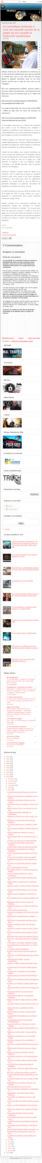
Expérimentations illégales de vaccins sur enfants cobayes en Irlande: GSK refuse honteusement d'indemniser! (20, 730)
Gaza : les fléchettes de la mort (17, 867)
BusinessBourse (12, 677)
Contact (7, 529)
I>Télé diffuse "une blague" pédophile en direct (22, 942)
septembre (11, 785)
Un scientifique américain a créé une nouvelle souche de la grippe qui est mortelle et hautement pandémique (21, 31)
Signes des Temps (13, 707)
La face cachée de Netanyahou (17, 910)
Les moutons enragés (14, 718)
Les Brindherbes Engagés (16, 743)
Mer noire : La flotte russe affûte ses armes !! (22, 1072)
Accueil (20, 338)
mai (9, 1142)
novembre (11, 781)
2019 (8, 765)
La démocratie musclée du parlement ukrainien (22, 847)
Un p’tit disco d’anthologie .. (16, 744)
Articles (10, 506)
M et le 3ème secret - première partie (24, 633)
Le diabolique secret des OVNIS (22, 581)
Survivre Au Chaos (13, 736)
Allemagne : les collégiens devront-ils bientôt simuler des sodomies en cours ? (25, 647)
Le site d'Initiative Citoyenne (16, 726)
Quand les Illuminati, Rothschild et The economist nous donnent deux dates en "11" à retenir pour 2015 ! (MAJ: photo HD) (25, 544)
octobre (10, 783)
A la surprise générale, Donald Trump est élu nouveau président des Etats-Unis (25, 594)
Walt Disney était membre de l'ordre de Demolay (22, 936)
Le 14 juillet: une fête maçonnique (18, 949)
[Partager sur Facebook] (10, 238)
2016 (8, 772)
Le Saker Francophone (14, 697)
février (10, 1148)
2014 (8, 776)
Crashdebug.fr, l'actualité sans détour (20, 687)
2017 (8, 770)
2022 (8, 759)
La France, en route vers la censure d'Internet (22, 840)
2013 (8, 1153)
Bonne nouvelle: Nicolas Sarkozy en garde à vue (23, 1129)
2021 (8, 761)
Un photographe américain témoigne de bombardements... (19, 1020)
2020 (8, 763)
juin (9, 1139)
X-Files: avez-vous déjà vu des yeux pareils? (21, 857)
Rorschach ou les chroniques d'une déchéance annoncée (23, 660)
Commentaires (12, 509)
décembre (11, 779)
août (9, 788)
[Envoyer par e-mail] (3, 238)
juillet (10, 790)
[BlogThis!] (5, 238)
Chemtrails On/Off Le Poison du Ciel (19, 1086)
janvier (10, 1150)
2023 (8, 757)
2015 (8, 774)
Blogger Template (14, 1158)
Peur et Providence (13, 738)
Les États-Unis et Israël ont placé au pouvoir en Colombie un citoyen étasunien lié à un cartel (21, 700)
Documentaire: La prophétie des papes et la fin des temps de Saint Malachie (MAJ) (25, 568)
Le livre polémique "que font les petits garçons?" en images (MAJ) (24, 608)
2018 (8, 768)
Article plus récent (8, 338)
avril (9, 1144)
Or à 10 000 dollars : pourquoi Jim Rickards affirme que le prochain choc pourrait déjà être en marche (21, 681)
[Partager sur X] (8, 238)
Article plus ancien (34, 338)
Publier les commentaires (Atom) (22, 341)
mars (10, 1146)
